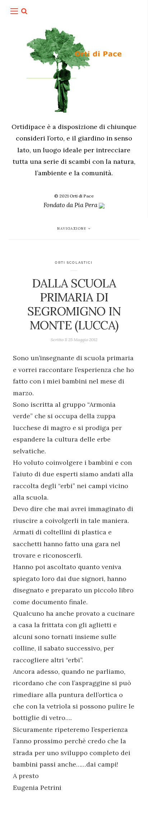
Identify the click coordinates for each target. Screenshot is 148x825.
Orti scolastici (74, 262)
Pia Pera (86, 205)
